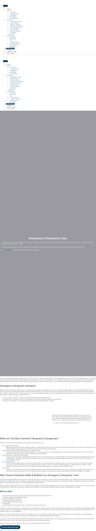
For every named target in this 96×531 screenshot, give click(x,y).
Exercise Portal (12, 51)
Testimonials (14, 18)
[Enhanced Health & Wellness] (12, 4)
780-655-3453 (8, 250)
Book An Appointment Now (10, 527)
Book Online (10, 53)
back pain (21, 449)
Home (8, 9)
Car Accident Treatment (13, 46)
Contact (9, 50)
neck (15, 450)
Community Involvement (13, 16)
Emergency (10, 48)
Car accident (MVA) (8, 461)
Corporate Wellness (13, 33)
